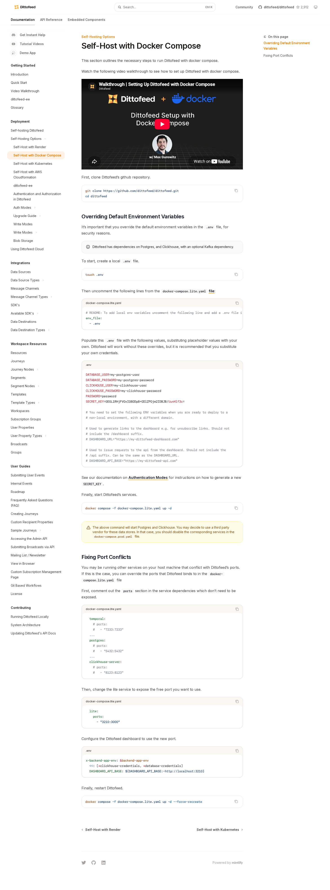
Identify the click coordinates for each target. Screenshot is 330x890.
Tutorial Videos (32, 44)
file (211, 291)
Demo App (28, 53)
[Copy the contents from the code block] (236, 190)
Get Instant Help (32, 35)
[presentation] (162, 318)
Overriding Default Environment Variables (287, 45)
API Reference (51, 20)
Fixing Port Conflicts (278, 55)
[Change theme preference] (315, 7)
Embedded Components (86, 20)
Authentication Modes (148, 477)
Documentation (23, 20)
